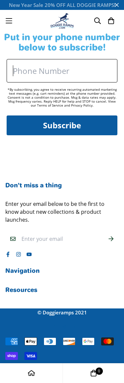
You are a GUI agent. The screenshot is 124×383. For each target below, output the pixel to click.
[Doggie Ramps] (62, 21)
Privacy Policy (82, 105)
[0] (93, 373)
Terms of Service (50, 105)
